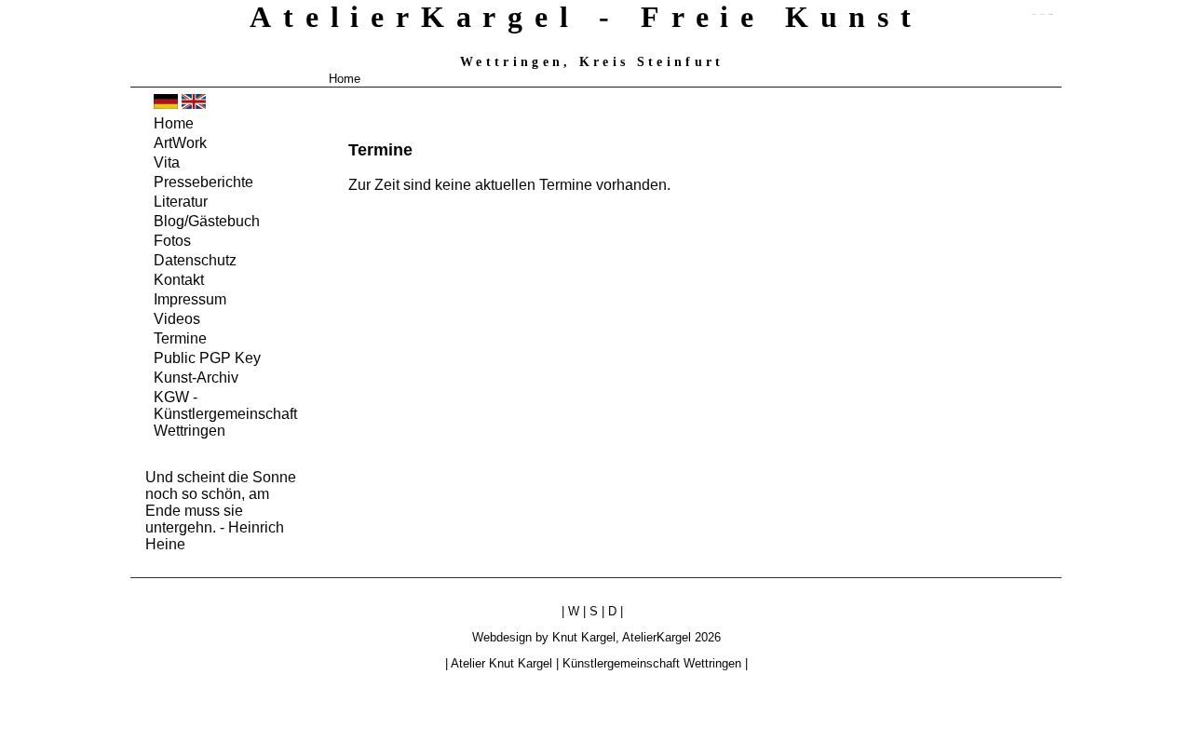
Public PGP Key (207, 358)
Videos (177, 319)
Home (344, 79)
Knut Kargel (584, 637)
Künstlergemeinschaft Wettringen (651, 663)
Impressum (190, 299)
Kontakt (179, 280)
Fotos (172, 241)
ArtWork (180, 143)
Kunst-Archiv (196, 377)
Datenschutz (195, 260)
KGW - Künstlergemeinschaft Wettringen (225, 413)
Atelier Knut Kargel (501, 663)
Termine (180, 338)
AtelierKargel (656, 637)
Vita (167, 162)
